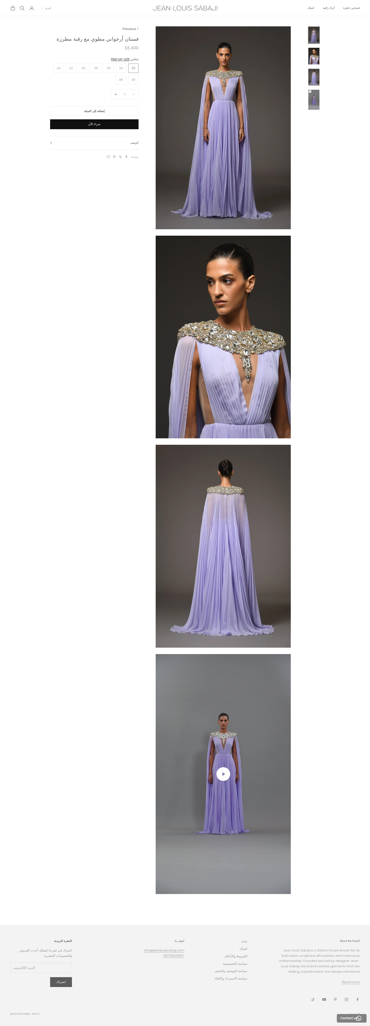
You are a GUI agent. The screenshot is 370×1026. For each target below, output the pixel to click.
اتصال (310, 8)
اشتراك (61, 982)
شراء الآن (94, 124)
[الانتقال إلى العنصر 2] (314, 56)
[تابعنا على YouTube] (324, 999)
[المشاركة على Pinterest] (114, 157)
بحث (244, 941)
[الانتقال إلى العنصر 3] (314, 77)
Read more (351, 982)
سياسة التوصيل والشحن (231, 971)
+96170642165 (173, 955)
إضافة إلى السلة (94, 111)
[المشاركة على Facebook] (126, 157)
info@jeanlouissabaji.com (164, 950)
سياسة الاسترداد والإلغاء (231, 978)
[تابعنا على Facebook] (357, 999)
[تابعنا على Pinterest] (335, 999)
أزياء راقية (329, 8)
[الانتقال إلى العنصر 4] (314, 99)
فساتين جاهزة (351, 8)
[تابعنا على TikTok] (313, 999)
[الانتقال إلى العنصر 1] (314, 35)
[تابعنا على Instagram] (346, 999)
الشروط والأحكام (236, 956)
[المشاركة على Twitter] (120, 157)
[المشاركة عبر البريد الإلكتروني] (108, 157)
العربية (48, 8)
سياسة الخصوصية (235, 963)
